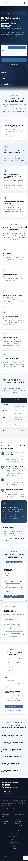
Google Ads (5, 825)
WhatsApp (15, 842)
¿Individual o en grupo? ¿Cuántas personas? (13, 684)
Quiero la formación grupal (14, 633)
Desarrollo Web (5, 814)
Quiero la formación (13, 60)
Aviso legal (9, 858)
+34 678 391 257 (15, 836)
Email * (6, 677)
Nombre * (7, 670)
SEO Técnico (5, 821)
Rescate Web (18, 819)
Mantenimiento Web (20, 814)
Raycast (17, 830)
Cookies (19, 858)
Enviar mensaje (13, 706)
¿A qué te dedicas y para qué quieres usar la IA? (12, 692)
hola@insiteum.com (15, 839)
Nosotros (14, 846)
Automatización (19, 828)
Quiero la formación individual (12, 596)
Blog (14, 851)
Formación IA (18, 823)
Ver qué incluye (14, 64)
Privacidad (14, 858)
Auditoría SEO (5, 819)
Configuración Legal (20, 821)
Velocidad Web (18, 817)
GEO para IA (5, 823)
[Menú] (24, 3)
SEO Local (4, 817)
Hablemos (7, 791)
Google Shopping (6, 828)
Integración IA (18, 825)
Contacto (14, 848)
